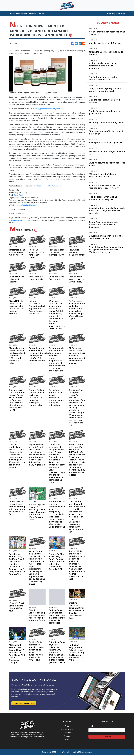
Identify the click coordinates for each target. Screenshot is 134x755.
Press (67, 739)
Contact (40, 13)
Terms (67, 726)
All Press (32, 13)
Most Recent (21, 13)
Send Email (18, 195)
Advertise (67, 733)
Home (12, 13)
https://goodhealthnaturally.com (47, 109)
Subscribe (107, 737)
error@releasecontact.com (19, 220)
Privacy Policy (67, 729)
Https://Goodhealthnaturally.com (29, 205)
